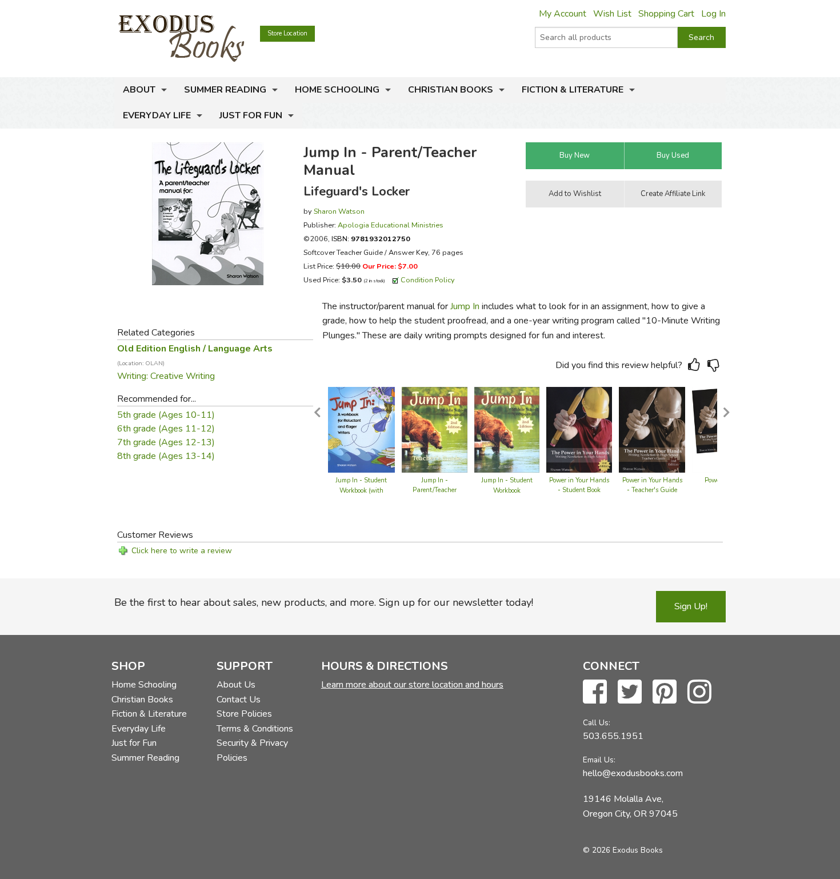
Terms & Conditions (255, 728)
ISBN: (370, 238)
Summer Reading (225, 89)
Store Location (287, 33)
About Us (236, 684)
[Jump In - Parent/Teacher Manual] (434, 428)
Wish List (612, 13)
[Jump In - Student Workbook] (506, 428)
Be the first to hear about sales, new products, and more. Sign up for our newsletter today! (323, 602)
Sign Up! (690, 606)
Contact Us (239, 699)
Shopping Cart (666, 13)
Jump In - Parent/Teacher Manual (435, 490)
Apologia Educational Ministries (390, 225)
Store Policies (244, 714)
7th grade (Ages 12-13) (166, 442)
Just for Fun (250, 115)
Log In (713, 13)
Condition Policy (428, 280)
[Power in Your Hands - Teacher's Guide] (652, 428)
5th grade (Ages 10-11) (166, 415)
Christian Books (450, 89)
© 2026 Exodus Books (623, 850)
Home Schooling (337, 89)
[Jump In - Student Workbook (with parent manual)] (361, 428)
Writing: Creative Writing (166, 376)
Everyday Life (157, 115)
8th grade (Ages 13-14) (166, 456)
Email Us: (599, 759)
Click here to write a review (181, 550)
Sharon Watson (339, 211)
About (139, 89)
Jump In (464, 306)
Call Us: (596, 722)
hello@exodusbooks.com (633, 773)
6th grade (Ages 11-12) (166, 428)
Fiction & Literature (572, 89)
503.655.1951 (613, 736)
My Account (562, 13)
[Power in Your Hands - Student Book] (579, 428)
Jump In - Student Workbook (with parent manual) (361, 490)
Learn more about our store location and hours (412, 684)
